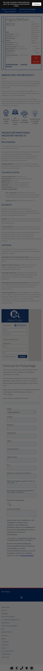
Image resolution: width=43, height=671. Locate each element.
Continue (37, 4)
